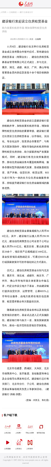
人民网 (3, 12)
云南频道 (13, 12)
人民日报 (7, 433)
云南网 (38, 39)
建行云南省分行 (26, 12)
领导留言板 (41, 433)
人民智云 (18, 449)
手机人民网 (30, 433)
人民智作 (29, 449)
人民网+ (18, 433)
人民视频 (7, 449)
